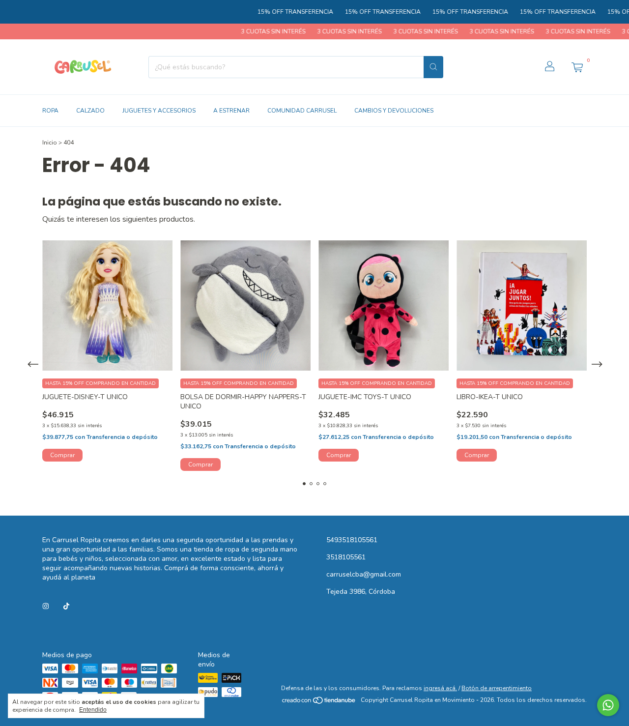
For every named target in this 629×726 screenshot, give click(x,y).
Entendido (93, 709)
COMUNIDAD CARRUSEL (302, 111)
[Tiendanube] (319, 702)
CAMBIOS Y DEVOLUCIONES (393, 111)
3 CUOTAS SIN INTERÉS (257, 31)
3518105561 (346, 557)
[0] (577, 67)
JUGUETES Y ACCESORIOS (159, 111)
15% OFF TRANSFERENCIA (279, 12)
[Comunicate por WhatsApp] (608, 705)
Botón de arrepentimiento (496, 688)
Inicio (49, 142)
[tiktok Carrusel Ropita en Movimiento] (66, 606)
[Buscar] (433, 67)
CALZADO (90, 111)
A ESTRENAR (231, 111)
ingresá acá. (440, 688)
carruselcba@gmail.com (363, 574)
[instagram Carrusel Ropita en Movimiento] (45, 606)
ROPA (50, 111)
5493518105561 (351, 540)
